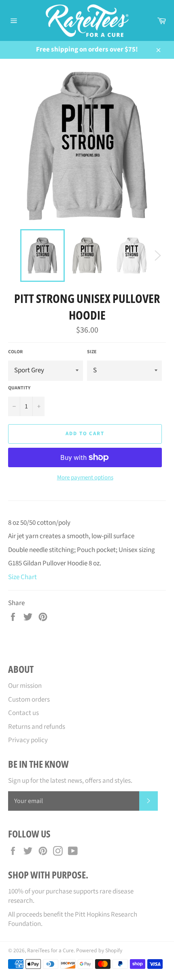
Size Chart (22, 577)
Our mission (25, 686)
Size (92, 352)
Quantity (19, 388)
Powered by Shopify (99, 950)
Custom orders (29, 699)
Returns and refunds (36, 727)
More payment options (85, 478)
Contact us (23, 713)
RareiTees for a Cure (50, 950)
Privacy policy (28, 740)
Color (15, 352)
